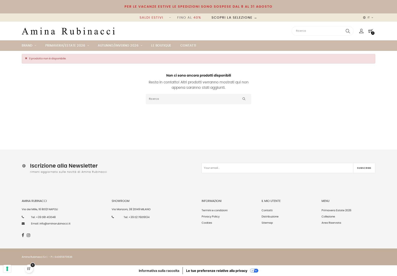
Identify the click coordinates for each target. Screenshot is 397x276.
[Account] (361, 31)
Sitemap (267, 223)
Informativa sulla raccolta (159, 271)
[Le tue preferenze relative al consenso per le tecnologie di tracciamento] (7, 269)
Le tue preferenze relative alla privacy (216, 271)
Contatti (267, 210)
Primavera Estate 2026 (336, 210)
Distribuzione (270, 216)
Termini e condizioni (214, 210)
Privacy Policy (211, 216)
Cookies (207, 223)
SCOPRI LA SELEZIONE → (234, 17)
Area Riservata (331, 223)
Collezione (328, 216)
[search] (348, 31)
